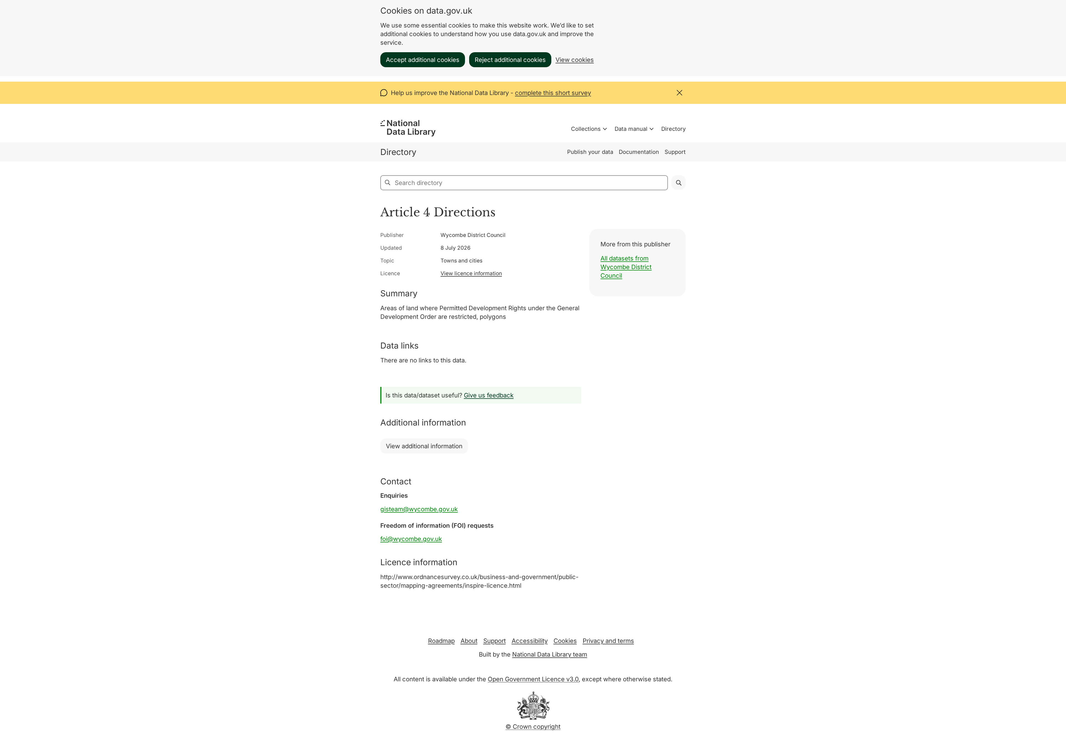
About (469, 640)
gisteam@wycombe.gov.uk (419, 509)
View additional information (424, 446)
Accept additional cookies (422, 59)
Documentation (639, 152)
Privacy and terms (608, 640)
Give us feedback (489, 395)
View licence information (471, 273)
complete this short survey (553, 92)
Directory (673, 129)
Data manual (631, 129)
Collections (586, 129)
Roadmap (441, 640)
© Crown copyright (533, 726)
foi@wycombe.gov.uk (411, 538)
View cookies (574, 59)
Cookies (565, 640)
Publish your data (590, 152)
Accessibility (530, 640)
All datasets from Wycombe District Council (626, 267)
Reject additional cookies (510, 59)
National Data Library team (549, 654)
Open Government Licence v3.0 (533, 679)
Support (675, 152)
